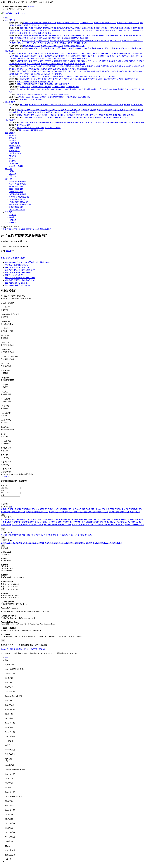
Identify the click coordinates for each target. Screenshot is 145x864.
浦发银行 (27, 89)
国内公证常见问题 (16, 187)
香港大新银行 (25, 56)
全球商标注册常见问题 (17, 194)
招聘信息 (12, 222)
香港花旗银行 (50, 56)
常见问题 (8, 179)
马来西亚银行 (46, 87)
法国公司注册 (125, 28)
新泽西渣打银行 (47, 64)
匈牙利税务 (39, 112)
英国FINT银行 (22, 94)
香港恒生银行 (127, 53)
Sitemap (3, 649)
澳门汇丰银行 (78, 71)
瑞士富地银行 (22, 76)
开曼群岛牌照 (38, 130)
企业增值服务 (10, 133)
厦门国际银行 (80, 79)
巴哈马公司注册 (132, 35)
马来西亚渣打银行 (58, 87)
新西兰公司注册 (115, 41)
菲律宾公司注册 (63, 23)
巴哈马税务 (80, 115)
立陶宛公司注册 (63, 28)
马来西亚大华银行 (72, 87)
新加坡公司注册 (100, 23)
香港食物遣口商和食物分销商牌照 (131, 123)
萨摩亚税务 (99, 117)
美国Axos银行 (123, 61)
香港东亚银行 (14, 56)
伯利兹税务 (71, 115)
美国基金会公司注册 (79, 48)
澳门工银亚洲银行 (44, 71)
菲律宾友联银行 (72, 97)
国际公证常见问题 (16, 189)
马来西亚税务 (78, 105)
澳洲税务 (90, 117)
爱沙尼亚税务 (56, 112)
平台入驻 (12, 140)
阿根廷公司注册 (72, 35)
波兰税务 (47, 112)
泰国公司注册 (74, 23)
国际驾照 (12, 158)
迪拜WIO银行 (22, 82)
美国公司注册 (69, 38)
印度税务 (32, 105)
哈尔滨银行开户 (133, 89)
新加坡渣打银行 (63, 66)
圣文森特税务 (22, 115)
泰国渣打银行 (64, 84)
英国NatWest (53, 94)
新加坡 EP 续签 (15, 146)
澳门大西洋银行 (105, 71)
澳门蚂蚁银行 (57, 74)
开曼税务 (116, 117)
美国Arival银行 (85, 61)
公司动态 (12, 171)
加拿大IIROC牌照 (26, 123)
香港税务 (81, 535)
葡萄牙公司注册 (40, 28)
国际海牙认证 (14, 151)
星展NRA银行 (36, 79)
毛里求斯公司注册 (81, 41)
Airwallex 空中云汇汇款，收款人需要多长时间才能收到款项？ (28, 262)
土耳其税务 (65, 110)
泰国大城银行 (22, 84)
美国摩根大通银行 (44, 61)
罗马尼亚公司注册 (20, 33)
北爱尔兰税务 (22, 110)
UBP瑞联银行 (88, 76)
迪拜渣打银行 (32, 82)
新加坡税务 (88, 105)
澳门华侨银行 (127, 71)
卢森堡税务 (56, 110)
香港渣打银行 (60, 56)
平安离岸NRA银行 (48, 89)
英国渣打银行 (33, 94)
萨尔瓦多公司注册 (81, 38)
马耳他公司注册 (114, 28)
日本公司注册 (134, 23)
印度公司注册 (28, 23)
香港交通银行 (60, 53)
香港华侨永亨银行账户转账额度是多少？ (20, 280)
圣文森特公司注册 (27, 35)
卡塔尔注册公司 (56, 43)
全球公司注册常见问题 (17, 181)
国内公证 (12, 135)
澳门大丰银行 (25, 74)
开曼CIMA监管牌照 (25, 130)
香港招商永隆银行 (72, 53)
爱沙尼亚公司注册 (129, 30)
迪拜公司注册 (93, 41)
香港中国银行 (50, 53)
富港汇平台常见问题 (17, 210)
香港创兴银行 (106, 53)
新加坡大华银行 (75, 66)
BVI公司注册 (34, 38)
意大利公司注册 (49, 30)
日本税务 (112, 105)
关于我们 (8, 212)
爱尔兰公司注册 (9, 512)
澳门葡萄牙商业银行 (91, 71)
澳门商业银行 (46, 74)
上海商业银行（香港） (115, 525)
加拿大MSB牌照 (40, 123)
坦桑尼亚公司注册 (28, 41)
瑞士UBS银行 (67, 76)
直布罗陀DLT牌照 (23, 125)
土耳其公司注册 (87, 28)
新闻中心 (8, 169)
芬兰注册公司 (46, 33)
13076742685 (5, 476)
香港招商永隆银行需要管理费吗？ (18, 267)
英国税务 (116, 110)
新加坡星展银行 (87, 66)
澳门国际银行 (67, 71)
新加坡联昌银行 (100, 66)
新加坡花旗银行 (112, 66)
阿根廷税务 (53, 115)
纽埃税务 (83, 117)
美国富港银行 (22, 61)
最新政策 (12, 174)
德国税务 (31, 112)
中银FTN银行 (36, 89)
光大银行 (20, 89)
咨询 (6, 658)
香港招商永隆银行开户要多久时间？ (18, 273)
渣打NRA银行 (58, 79)
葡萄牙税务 (31, 110)
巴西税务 (37, 115)
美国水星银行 (112, 61)
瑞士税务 (23, 112)
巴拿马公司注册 (22, 38)
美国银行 (65, 61)
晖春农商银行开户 (119, 89)
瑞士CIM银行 (32, 76)
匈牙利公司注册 (105, 30)
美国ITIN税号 (14, 148)
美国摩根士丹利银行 (136, 61)
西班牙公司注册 (61, 30)
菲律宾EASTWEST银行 (56, 97)
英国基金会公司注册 (95, 48)
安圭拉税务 (62, 115)
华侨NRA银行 (25, 79)
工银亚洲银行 (71, 56)
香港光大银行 (39, 53)
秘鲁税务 (30, 115)
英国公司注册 (25, 30)
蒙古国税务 (40, 105)
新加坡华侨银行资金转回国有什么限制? (20, 278)
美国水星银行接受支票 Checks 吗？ (18, 285)
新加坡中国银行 (82, 69)
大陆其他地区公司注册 (31, 46)
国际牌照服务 (10, 120)
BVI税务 (105, 115)
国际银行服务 (10, 51)
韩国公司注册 (22, 25)
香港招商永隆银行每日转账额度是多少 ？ (20, 270)
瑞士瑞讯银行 (43, 76)
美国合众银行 (58, 64)
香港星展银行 (117, 53)
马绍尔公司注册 (17, 43)
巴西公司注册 (50, 35)
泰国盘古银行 (43, 84)
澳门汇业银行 (36, 74)
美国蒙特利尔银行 (33, 64)
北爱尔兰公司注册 (27, 28)
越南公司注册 (111, 23)
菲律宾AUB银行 (41, 97)
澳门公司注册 (32, 25)
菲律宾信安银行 (84, 97)
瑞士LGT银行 (78, 76)
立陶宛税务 (47, 110)
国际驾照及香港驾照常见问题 (20, 204)
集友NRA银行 (132, 79)
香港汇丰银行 (95, 53)
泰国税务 (69, 105)
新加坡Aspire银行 (124, 66)
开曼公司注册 (83, 35)
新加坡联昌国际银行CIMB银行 (64, 69)
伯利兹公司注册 (119, 35)
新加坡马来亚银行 (49, 66)
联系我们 (12, 217)
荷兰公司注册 (136, 28)
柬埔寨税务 (104, 105)
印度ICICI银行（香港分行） (86, 56)
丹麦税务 (65, 112)
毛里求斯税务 (67, 117)
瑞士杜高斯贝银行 (55, 76)
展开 (3, 514)
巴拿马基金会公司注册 (47, 48)
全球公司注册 (10, 20)
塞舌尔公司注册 (56, 41)
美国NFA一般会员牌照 (35, 128)
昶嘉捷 (8, 251)
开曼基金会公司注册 (64, 48)
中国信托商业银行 (58, 59)
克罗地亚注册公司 (34, 33)
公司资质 (12, 220)
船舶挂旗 (12, 161)
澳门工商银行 (22, 71)
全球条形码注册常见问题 (18, 202)
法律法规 (12, 176)
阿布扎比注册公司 (69, 43)
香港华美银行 (29, 59)
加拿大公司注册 (57, 38)
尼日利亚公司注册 (42, 41)
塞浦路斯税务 (75, 110)
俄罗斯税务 (124, 110)
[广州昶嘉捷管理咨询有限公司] (13, 13)
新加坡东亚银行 (47, 69)
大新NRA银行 (69, 79)
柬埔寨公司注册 (123, 23)
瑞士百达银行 (99, 76)
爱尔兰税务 (108, 110)
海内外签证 (13, 164)
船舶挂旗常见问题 (16, 207)
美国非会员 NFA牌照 (53, 128)
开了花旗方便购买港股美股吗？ (41, 229)
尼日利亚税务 (39, 117)
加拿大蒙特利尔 (24, 99)
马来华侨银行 (36, 87)
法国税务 (93, 110)
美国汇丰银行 (80, 64)
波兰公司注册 (117, 30)
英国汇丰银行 (43, 94)
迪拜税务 (76, 117)
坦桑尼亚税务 (28, 117)
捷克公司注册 (51, 28)
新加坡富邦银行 (34, 69)
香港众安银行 (18, 59)
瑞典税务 (16, 112)
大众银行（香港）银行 (42, 59)
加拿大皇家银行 (36, 99)
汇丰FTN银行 (111, 79)
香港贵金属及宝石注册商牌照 (107, 123)
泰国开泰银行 (32, 84)
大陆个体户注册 (47, 46)
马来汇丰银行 (25, 87)
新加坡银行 (136, 66)
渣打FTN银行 (90, 79)
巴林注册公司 (44, 43)
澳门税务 (134, 105)
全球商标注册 (14, 143)
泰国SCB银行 (53, 84)
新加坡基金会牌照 (53, 123)
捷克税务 (39, 110)
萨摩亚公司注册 (44, 509)
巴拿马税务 (97, 115)
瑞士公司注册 (83, 30)
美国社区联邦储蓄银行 (17, 64)
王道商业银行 (81, 59)
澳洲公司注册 (127, 41)
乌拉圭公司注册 (95, 35)
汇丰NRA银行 (47, 79)
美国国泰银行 (57, 61)
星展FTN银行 (101, 79)
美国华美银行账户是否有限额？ (17, 283)
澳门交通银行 (138, 71)
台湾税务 (119, 105)
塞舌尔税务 (49, 117)
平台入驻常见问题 (16, 192)
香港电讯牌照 (76, 123)
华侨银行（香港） (37, 56)
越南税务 (96, 105)
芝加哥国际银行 (64, 94)
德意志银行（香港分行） (107, 56)
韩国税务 (127, 105)
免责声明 (10, 649)
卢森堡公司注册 (75, 28)
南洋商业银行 (138, 53)
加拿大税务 (122, 115)
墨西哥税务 (113, 115)
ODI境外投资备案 (16, 166)
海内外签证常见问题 (17, 199)
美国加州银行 (75, 61)
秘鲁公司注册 (39, 35)
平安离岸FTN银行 (62, 89)
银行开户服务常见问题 (17, 184)
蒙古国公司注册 (40, 23)
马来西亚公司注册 (86, 23)
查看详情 (31, 6)
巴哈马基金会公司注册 (134, 48)
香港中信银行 (85, 53)
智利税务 (45, 115)
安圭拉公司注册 (107, 35)
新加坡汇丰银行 (36, 66)
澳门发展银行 (14, 74)
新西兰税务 (24, 105)
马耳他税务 (85, 110)
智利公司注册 (60, 35)
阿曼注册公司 (81, 43)
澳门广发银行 (117, 71)
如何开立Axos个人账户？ (14, 275)
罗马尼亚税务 (74, 112)
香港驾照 (12, 156)
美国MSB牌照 (22, 128)
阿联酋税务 (57, 117)
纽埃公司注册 (104, 41)
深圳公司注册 (69, 46)
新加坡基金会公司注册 (30, 48)
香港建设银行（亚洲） (25, 53)
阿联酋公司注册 (68, 41)
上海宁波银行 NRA (105, 89)
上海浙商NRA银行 (91, 89)
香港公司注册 (43, 25)
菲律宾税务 (61, 105)
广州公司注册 (79, 46)
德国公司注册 (94, 30)
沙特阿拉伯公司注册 (31, 43)
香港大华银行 (71, 59)
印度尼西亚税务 (51, 105)
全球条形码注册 (15, 153)
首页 (6, 18)
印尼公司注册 (51, 23)
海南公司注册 (58, 46)
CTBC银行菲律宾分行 (26, 97)
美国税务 (130, 115)
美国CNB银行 (69, 64)
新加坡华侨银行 (24, 66)
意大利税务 (133, 110)
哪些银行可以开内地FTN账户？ (17, 265)
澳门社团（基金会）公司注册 (115, 48)
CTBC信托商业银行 (99, 61)
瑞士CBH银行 (110, 76)
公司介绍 (12, 215)
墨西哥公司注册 (45, 38)
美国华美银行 (32, 61)
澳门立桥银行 (32, 71)
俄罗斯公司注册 (36, 30)
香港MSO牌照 (65, 123)
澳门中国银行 (57, 71)
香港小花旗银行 (123, 56)
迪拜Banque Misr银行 (45, 82)
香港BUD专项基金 (89, 123)
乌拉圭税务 (124, 117)
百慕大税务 (88, 115)
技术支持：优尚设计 (38, 649)
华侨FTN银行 (122, 79)
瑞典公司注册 (73, 30)
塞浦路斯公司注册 (100, 28)
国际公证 (12, 138)
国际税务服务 (10, 102)
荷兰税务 (100, 110)
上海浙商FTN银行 (76, 89)
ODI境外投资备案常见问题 (19, 197)
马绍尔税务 (108, 117)
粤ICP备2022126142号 (22, 649)
